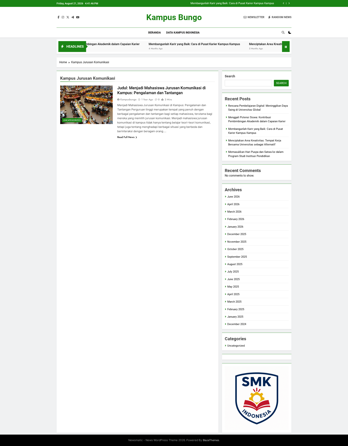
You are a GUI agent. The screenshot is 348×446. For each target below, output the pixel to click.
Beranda (154, 32)
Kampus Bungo (174, 17)
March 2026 (234, 211)
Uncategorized (72, 120)
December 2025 (236, 234)
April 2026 (233, 204)
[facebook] (59, 17)
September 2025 (237, 256)
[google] (72, 17)
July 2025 (233, 271)
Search (230, 76)
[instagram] (63, 17)
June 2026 (233, 196)
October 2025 (235, 249)
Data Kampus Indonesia (183, 32)
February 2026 (235, 219)
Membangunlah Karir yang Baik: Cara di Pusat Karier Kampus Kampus (232, 3)
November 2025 (236, 241)
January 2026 (235, 226)
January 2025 (235, 316)
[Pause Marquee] (286, 46)
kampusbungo (128, 99)
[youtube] (77, 17)
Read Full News (125, 137)
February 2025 (235, 309)
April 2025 (233, 294)
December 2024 (236, 324)
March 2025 (234, 301)
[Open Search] (283, 32)
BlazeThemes (211, 440)
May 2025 (233, 286)
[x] (67, 17)
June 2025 (233, 279)
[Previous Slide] (283, 3)
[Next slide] (289, 3)
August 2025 (234, 264)
